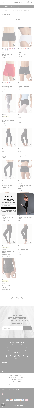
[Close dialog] (33, 193)
